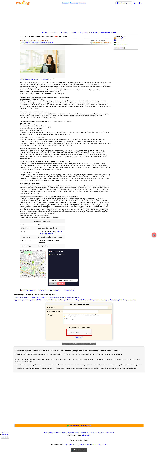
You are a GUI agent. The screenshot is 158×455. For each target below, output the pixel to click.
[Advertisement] (79, 18)
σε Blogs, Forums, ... (121, 44)
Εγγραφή (128, 3)
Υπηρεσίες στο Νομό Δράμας (56, 297)
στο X (117, 42)
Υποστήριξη (84, 432)
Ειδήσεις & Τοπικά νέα (71, 444)
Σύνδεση (121, 3)
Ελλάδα (54, 32)
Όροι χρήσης (48, 432)
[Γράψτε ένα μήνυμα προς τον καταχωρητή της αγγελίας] (87, 324)
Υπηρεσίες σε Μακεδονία (37, 297)
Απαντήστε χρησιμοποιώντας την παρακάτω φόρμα (36, 43)
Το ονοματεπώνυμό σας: (54, 311)
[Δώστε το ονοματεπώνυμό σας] (80, 311)
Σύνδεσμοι (92, 432)
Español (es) (5, 437)
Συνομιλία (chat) (84, 444)
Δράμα (74, 32)
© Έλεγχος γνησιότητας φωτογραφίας (29, 79)
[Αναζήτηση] (134, 3)
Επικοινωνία (110, 432)
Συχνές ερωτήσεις (73, 432)
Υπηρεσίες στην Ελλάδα (20, 297)
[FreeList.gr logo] (23, 3)
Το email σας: (51, 307)
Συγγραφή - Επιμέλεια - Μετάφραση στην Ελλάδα (27, 300)
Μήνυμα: (49, 315)
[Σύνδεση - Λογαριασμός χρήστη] (117, 3)
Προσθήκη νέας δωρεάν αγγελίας (80, 425)
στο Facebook (120, 40)
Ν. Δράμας (64, 32)
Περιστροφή (45, 79)
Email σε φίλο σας (121, 38)
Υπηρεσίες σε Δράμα (73, 297)
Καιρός (105, 444)
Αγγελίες (45, 32)
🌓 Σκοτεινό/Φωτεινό (79, 450)
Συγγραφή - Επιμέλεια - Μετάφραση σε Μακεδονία (59, 300)
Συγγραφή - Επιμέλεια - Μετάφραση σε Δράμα (123, 300)
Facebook (87, 435)
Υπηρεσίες (83, 32)
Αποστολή (61, 283)
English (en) (5, 432)
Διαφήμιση (101, 432)
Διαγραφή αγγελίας (28, 290)
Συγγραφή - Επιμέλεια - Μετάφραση (103, 32)
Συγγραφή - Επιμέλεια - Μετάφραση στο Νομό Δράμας (91, 300)
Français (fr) (5, 434)
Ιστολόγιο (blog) (96, 444)
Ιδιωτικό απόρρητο (60, 432)
